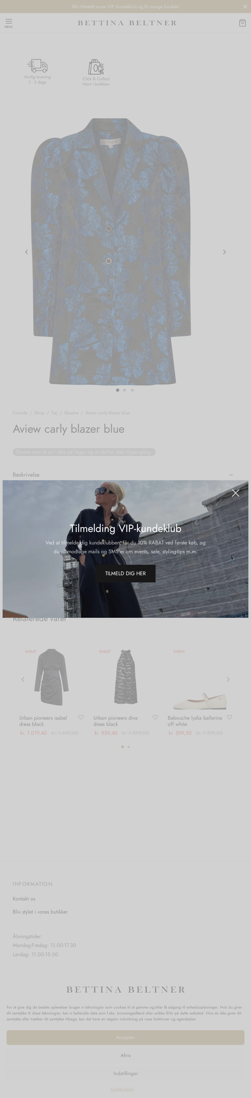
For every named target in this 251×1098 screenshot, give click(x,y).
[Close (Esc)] (235, 493)
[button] (125, 573)
